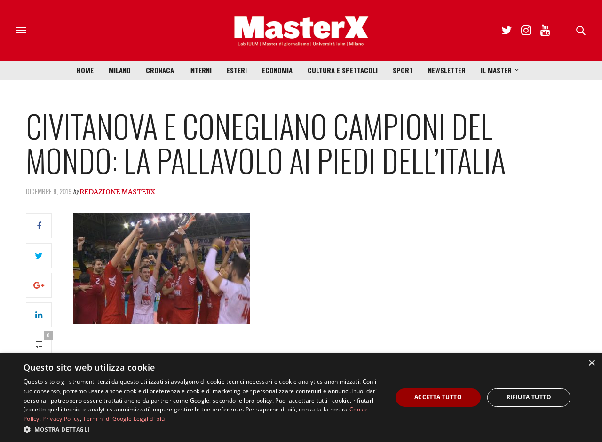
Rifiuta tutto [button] (529, 397)
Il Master (496, 70)
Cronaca (160, 70)
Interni (200, 70)
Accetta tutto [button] (438, 397)
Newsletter (447, 70)
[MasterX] (301, 30)
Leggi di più (149, 419)
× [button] (591, 363)
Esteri (237, 70)
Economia (277, 70)
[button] (202, 429)
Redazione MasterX (117, 192)
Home (85, 70)
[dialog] (301, 397)
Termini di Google (107, 419)
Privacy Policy (60, 419)
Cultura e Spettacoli (343, 70)
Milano (120, 70)
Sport (403, 70)
